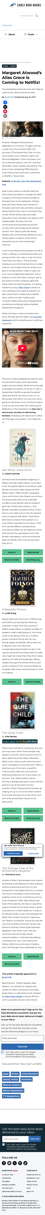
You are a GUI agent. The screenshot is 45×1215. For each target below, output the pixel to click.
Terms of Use (32, 1181)
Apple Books (33, 552)
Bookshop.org (33, 560)
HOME (5, 66)
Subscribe (7, 25)
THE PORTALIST (7, 1188)
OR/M (28, 1188)
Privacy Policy (32, 1185)
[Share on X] (5, 107)
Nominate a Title (33, 1178)
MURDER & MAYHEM (8, 1185)
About (11, 34)
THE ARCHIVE (6, 1178)
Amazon (12, 552)
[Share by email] (5, 116)
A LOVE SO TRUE (7, 1175)
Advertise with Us (34, 1175)
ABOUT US (30, 1191)
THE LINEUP (6, 1181)
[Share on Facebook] (5, 102)
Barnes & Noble (12, 560)
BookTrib (9, 97)
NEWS (13, 66)
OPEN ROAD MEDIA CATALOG (12, 1191)
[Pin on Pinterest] (5, 111)
